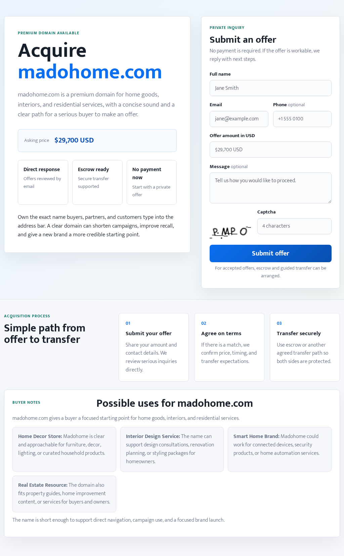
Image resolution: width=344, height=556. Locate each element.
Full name (220, 74)
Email (216, 105)
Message (229, 167)
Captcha (266, 212)
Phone (289, 105)
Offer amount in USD (232, 136)
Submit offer (270, 253)
